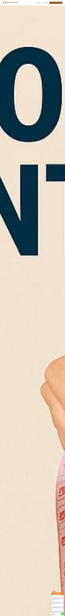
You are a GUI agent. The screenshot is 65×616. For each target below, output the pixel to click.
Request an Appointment (56, 2)
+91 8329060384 (45, 2)
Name (53, 596)
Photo (53, 600)
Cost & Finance (38, 2)
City (53, 609)
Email (53, 604)
